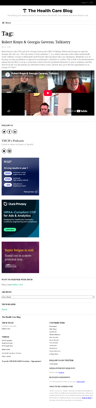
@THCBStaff (53, 364)
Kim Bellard (53, 326)
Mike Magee (53, 329)
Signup (4, 309)
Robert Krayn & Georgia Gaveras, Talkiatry (36, 42)
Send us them (81, 381)
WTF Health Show (7, 346)
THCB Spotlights (7, 340)
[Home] (47, 11)
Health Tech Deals (7, 343)
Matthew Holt (17, 284)
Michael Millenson (54, 334)
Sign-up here (36, 361)
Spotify (8, 356)
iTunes (4, 356)
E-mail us (61, 372)
